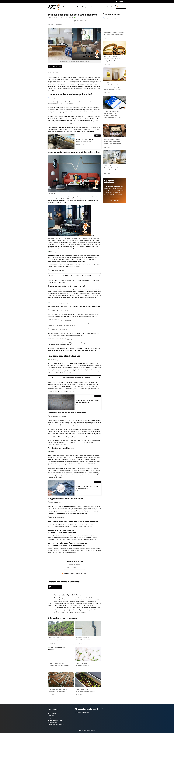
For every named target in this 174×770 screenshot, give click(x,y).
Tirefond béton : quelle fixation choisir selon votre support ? (58, 690)
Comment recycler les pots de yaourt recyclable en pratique (87, 487)
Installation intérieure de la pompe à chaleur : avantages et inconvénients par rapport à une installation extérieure (112, 86)
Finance (93, 7)
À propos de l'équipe (53, 718)
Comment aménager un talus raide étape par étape (57, 639)
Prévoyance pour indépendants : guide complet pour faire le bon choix (60, 664)
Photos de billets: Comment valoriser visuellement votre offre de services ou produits (112, 141)
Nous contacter (52, 713)
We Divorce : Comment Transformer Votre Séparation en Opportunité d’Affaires (112, 59)
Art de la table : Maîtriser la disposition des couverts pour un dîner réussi (112, 168)
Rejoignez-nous (122, 1)
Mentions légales (52, 722)
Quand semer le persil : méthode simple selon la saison (85, 690)
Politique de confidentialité (55, 720)
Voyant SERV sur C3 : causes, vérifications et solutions (84, 140)
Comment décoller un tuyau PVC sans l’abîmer (83, 639)
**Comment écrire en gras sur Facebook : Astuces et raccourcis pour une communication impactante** (112, 114)
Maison (100, 7)
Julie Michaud (76, 595)
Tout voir (101, 709)
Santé (106, 7)
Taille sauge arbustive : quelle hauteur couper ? (83, 664)
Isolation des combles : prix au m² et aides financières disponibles (114, 33)
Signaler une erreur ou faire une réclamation (75, 573)
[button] (111, 7)
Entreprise (85, 7)
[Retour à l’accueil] (54, 6)
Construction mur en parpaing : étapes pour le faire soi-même (87, 401)
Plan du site (51, 715)
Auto (78, 7)
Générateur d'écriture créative (56, 724)
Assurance (71, 7)
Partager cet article (56, 66)
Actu (64, 7)
